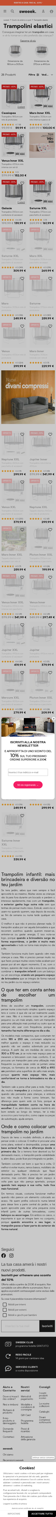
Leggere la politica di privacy (15, 1504)
